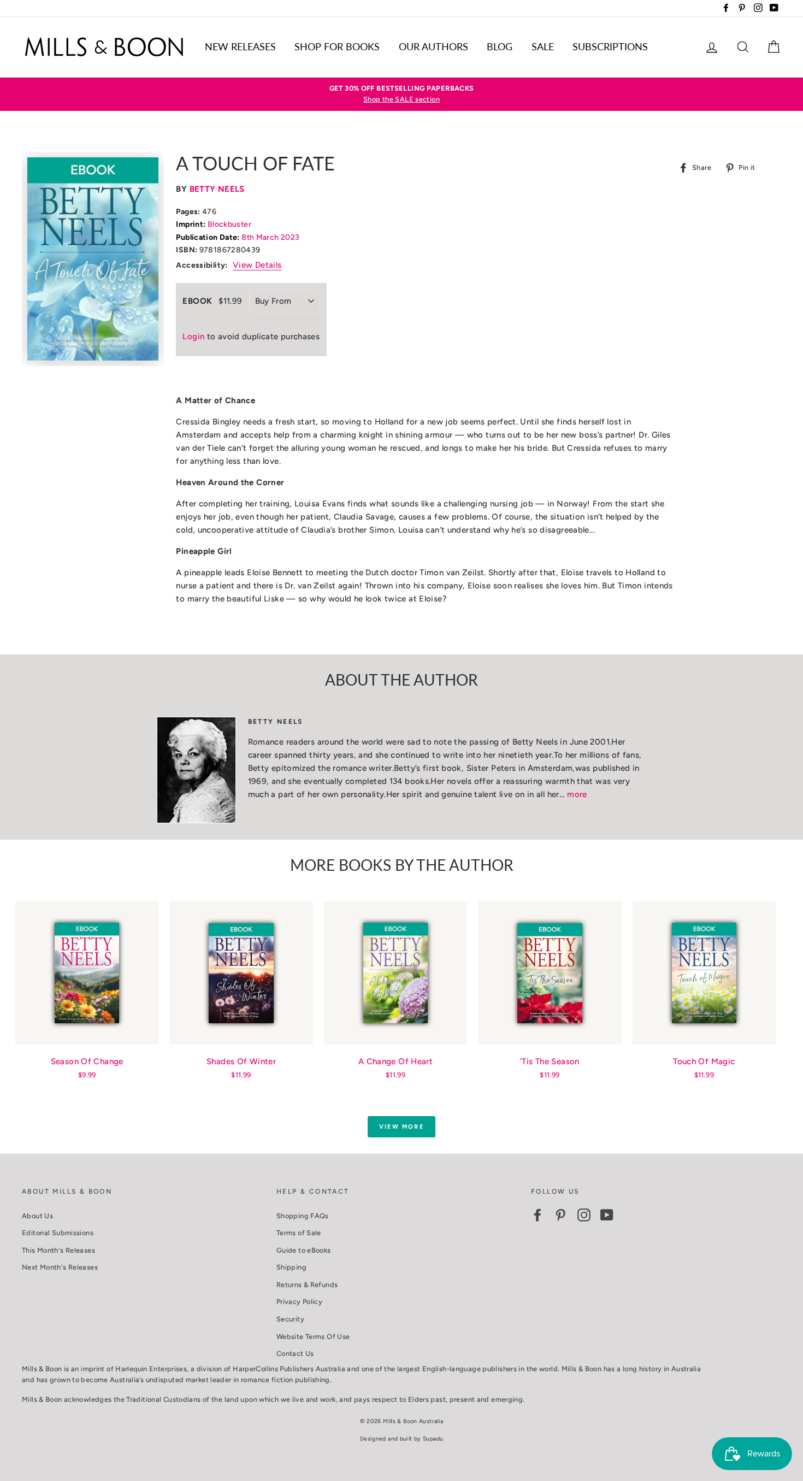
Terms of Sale (298, 1233)
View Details (257, 265)
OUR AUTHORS (433, 46)
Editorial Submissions (57, 1233)
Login (193, 336)
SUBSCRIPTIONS (610, 46)
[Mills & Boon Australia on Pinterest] (560, 1215)
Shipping (291, 1267)
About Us (37, 1216)
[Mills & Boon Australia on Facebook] (537, 1215)
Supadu (433, 1438)
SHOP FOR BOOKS (337, 46)
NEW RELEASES (240, 46)
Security (290, 1319)
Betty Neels (217, 189)
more (577, 794)
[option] (401, 94)
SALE (543, 46)
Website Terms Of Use (313, 1336)
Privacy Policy (299, 1301)
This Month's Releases (58, 1250)
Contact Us (295, 1353)
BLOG (499, 46)
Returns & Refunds (307, 1285)
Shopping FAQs (302, 1216)
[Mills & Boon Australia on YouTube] (606, 1215)
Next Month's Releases (60, 1267)
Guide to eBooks (303, 1250)
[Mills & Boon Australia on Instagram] (584, 1215)
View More (401, 1126)
